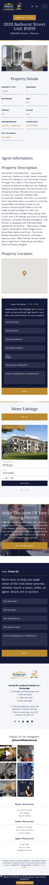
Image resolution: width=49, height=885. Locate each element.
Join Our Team (24, 847)
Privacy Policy (26, 865)
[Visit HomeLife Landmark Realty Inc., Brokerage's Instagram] (15, 721)
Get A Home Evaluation (25, 830)
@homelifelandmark (24, 740)
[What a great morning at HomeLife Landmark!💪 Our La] (8, 771)
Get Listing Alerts (24, 546)
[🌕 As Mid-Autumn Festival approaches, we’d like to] (25, 753)
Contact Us (15, 865)
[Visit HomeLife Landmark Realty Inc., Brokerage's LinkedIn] (32, 721)
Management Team (24, 850)
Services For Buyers (24, 810)
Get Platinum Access (24, 883)
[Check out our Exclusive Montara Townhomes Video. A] (8, 753)
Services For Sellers (24, 827)
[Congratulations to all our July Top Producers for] (25, 771)
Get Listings (24, 813)
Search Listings (24, 816)
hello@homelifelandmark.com (25, 691)
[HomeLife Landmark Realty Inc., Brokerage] (12, 6)
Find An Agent (24, 833)
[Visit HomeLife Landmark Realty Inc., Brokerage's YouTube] (28, 721)
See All (24, 417)
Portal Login (24, 844)
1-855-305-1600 (26, 698)
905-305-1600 (25, 694)
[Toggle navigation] (45, 6)
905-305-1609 (25, 701)
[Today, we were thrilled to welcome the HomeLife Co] (8, 788)
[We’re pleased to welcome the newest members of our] (25, 788)
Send (24, 391)
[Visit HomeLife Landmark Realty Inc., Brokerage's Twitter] (23, 721)
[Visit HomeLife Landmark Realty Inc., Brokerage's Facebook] (18, 721)
